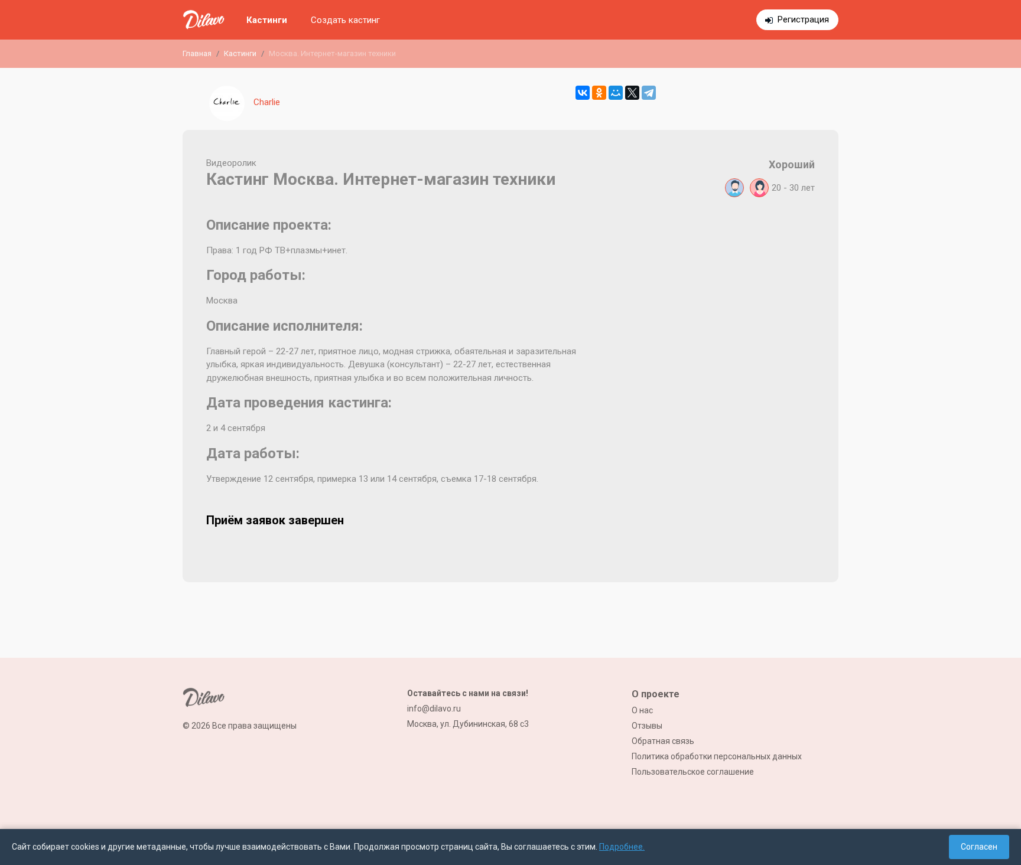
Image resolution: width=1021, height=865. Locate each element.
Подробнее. (622, 846)
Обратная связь (663, 741)
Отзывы (647, 725)
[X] (632, 93)
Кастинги (266, 20)
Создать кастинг (345, 20)
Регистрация (803, 19)
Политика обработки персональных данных (717, 756)
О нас (642, 710)
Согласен (979, 846)
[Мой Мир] (616, 93)
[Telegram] (649, 93)
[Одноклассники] (599, 93)
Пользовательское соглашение (693, 771)
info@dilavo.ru (434, 708)
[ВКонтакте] (582, 93)
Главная (197, 53)
